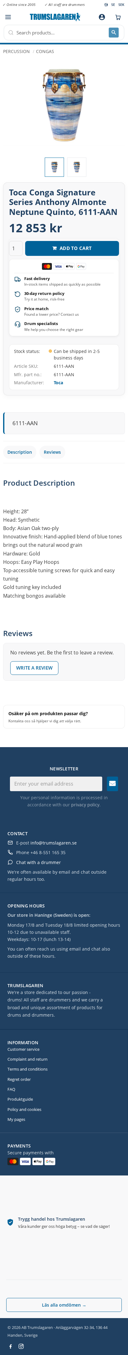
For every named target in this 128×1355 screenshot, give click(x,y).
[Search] (114, 33)
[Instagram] (21, 1346)
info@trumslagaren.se (53, 843)
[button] (7, 17)
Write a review (34, 668)
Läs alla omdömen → (64, 1305)
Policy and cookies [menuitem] (24, 1109)
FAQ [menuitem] (11, 1089)
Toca (58, 383)
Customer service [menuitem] (23, 1049)
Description (19, 452)
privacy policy (85, 805)
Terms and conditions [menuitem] (27, 1069)
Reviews (52, 452)
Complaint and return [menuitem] (27, 1059)
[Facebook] (10, 1346)
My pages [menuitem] (16, 1119)
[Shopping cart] (116, 17)
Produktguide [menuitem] (20, 1099)
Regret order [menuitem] (19, 1079)
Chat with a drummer (38, 862)
